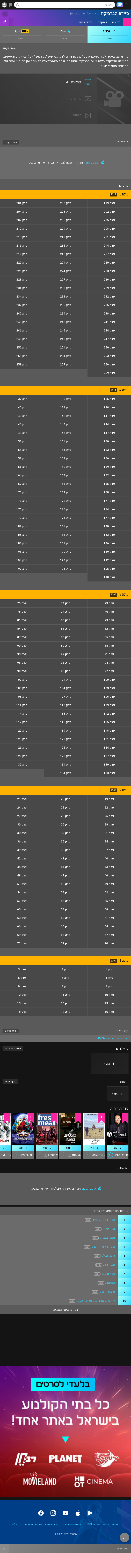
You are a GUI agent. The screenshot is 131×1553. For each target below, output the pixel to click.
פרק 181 (65, 526)
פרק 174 (109, 509)
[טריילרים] (48, 92)
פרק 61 (109, 918)
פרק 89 (65, 646)
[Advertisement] (65, 130)
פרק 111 (21, 705)
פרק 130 (109, 764)
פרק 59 (65, 909)
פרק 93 (22, 654)
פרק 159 (109, 467)
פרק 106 (109, 697)
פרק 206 (65, 220)
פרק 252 (21, 347)
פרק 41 (65, 858)
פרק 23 (65, 807)
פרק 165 (109, 484)
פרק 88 (109, 646)
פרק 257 (65, 364)
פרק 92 (65, 654)
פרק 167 (21, 484)
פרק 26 (65, 816)
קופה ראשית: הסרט (103, 1247)
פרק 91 (109, 654)
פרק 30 (22, 824)
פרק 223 (109, 271)
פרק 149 (21, 433)
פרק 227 (65, 279)
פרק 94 (109, 663)
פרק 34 (109, 841)
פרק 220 (109, 263)
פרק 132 (21, 764)
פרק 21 (22, 799)
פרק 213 (21, 237)
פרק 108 (21, 697)
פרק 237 (21, 305)
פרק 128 (65, 756)
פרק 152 (21, 441)
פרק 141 (109, 416)
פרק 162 (109, 475)
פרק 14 (65, 1003)
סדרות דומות (85, 22)
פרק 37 (109, 850)
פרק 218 (65, 254)
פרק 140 (21, 407)
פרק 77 (65, 612)
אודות (115, 1524)
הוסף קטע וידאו (13, 1048)
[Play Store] (90, 1513)
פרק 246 (21, 330)
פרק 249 (21, 339)
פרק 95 (65, 663)
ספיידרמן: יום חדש (103, 1220)
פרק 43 (109, 867)
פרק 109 (109, 705)
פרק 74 (65, 603)
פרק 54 (22, 892)
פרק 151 (65, 441)
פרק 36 (22, 841)
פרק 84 (22, 629)
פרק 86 (65, 637)
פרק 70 (109, 943)
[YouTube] (65, 1513)
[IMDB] (24, 31)
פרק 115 (109, 722)
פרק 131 (65, 764)
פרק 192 (109, 560)
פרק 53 (65, 892)
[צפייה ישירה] (48, 76)
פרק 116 (65, 722)
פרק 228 (21, 279)
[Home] (119, 5)
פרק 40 (109, 858)
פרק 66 (22, 926)
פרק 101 (65, 680)
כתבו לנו (17, 1524)
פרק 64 (109, 926)
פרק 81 (22, 620)
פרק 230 (65, 288)
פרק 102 (21, 680)
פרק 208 (109, 229)
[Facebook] (41, 1513)
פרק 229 (109, 288)
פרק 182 (21, 526)
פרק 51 (22, 884)
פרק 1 (109, 969)
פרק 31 (109, 833)
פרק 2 (65, 969)
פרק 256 (109, 364)
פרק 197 (21, 569)
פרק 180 (109, 526)
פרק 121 (109, 739)
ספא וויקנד (108, 1274)
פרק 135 (109, 399)
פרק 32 (65, 833)
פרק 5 (65, 978)
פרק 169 (65, 492)
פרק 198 (109, 577)
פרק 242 (65, 322)
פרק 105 (21, 688)
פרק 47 (65, 875)
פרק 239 (65, 313)
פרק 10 (109, 995)
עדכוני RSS (93, 1524)
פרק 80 (65, 620)
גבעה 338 (109, 1265)
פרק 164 (21, 475)
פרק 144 (109, 424)
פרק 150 (109, 441)
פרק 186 (109, 543)
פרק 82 (109, 629)
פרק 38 (65, 850)
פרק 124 (109, 748)
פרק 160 (65, 467)
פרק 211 (109, 237)
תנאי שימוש (51, 1524)
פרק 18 (22, 1012)
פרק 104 (65, 688)
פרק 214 (109, 246)
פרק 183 (109, 535)
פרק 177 (109, 518)
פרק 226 (109, 279)
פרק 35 (65, 841)
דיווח (106, 1524)
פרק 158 (21, 458)
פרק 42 (22, 858)
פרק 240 (21, 313)
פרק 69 (22, 935)
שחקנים (102, 22)
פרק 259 (109, 373)
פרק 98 (65, 671)
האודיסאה (109, 1229)
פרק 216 (21, 246)
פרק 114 (21, 714)
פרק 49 (109, 884)
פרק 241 (109, 322)
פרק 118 (109, 731)
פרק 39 (22, 850)
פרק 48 (22, 875)
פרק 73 (109, 603)
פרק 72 (22, 943)
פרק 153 (109, 450)
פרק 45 (22, 867)
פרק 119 (65, 731)
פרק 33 (22, 833)
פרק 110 (65, 705)
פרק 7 (109, 986)
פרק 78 (22, 612)
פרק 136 (65, 399)
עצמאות (110, 1283)
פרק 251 (65, 347)
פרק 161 (21, 467)
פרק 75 (22, 603)
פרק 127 (109, 756)
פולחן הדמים (107, 1292)
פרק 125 (65, 748)
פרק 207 (21, 220)
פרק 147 (109, 433)
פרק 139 (65, 407)
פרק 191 (21, 552)
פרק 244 (109, 330)
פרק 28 (109, 824)
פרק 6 (22, 978)
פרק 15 (22, 1003)
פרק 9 (22, 986)
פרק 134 (65, 773)
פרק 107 (65, 697)
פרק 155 (21, 450)
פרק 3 (22, 969)
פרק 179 (21, 518)
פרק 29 (65, 824)
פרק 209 (65, 229)
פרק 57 (22, 901)
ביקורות (116, 22)
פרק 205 (109, 220)
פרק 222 (21, 263)
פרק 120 (21, 731)
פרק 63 (22, 918)
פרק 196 (65, 569)
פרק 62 (65, 918)
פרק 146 (21, 424)
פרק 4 (109, 978)
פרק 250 (109, 347)
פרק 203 (65, 212)
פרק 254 (65, 356)
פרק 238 (109, 313)
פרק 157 (65, 458)
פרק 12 (22, 995)
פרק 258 (21, 364)
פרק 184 (65, 535)
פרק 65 (65, 926)
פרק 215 (65, 246)
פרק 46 (109, 875)
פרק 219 (21, 254)
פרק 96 (22, 663)
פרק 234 (21, 296)
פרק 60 (22, 909)
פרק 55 (109, 901)
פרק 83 (65, 629)
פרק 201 (21, 203)
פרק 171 (109, 501)
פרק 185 (21, 535)
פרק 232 (109, 296)
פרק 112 (109, 714)
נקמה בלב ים (107, 1238)
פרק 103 (109, 688)
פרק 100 (109, 680)
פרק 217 (109, 254)
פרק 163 (65, 475)
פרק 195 (109, 569)
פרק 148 (65, 433)
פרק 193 (65, 560)
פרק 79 (109, 620)
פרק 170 (21, 492)
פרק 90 (22, 646)
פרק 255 (21, 356)
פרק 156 (109, 458)
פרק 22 (109, 807)
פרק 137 (21, 399)
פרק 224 (65, 271)
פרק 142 (65, 416)
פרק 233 (65, 296)
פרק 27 (22, 816)
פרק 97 (109, 671)
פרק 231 (21, 288)
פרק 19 (109, 799)
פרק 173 (21, 501)
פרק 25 (109, 816)
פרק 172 (65, 501)
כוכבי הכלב (108, 1256)
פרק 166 (65, 484)
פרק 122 (65, 739)
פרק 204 (21, 212)
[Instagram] (53, 1513)
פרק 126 (21, 748)
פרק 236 (65, 305)
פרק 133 (109, 773)
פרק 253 (109, 356)
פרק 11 (65, 995)
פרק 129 (21, 756)
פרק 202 (109, 212)
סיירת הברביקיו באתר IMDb (113, 1038)
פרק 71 (65, 943)
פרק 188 (21, 543)
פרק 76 (109, 612)
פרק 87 (22, 637)
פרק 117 (21, 722)
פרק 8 (65, 986)
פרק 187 (65, 543)
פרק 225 (21, 271)
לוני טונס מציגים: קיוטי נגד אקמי (96, 1301)
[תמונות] (48, 109)
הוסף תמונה (10, 1081)
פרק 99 (22, 671)
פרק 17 (65, 1012)
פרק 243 (21, 322)
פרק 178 (65, 518)
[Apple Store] (78, 1513)
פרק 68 (65, 935)
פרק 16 (109, 1012)
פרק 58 (109, 909)
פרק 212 (65, 237)
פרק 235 (109, 305)
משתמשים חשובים (72, 1524)
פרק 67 (109, 935)
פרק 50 (65, 884)
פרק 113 (65, 714)
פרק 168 (109, 492)
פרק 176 (21, 509)
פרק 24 (22, 807)
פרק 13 (109, 1003)
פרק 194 (21, 560)
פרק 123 (21, 739)
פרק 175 (65, 509)
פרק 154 (65, 450)
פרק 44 (65, 867)
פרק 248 (65, 339)
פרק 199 (109, 203)
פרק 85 (109, 637)
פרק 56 (65, 901)
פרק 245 (65, 330)
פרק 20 (65, 799)
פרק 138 (109, 407)
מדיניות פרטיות (33, 1524)
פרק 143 (21, 416)
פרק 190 (65, 552)
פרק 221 (65, 263)
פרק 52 (109, 892)
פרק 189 (109, 552)
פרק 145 (65, 424)
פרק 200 (65, 203)
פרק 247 (109, 339)
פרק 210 (21, 229)
